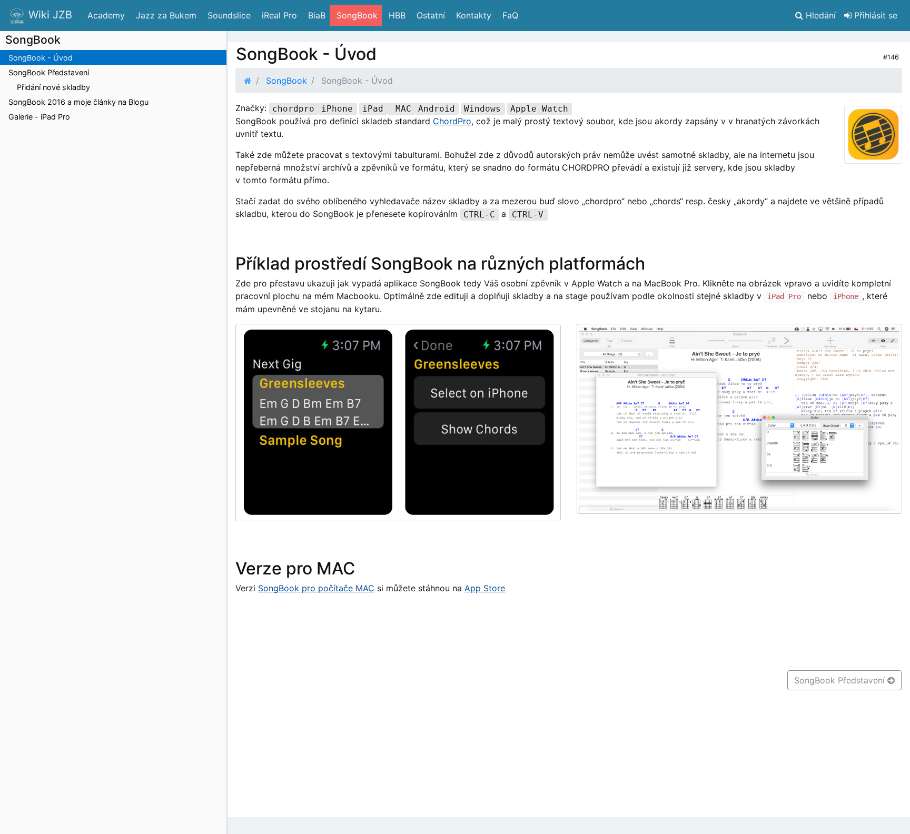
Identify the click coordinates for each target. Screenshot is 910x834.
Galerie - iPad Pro (39, 116)
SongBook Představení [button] (840, 680)
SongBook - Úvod (40, 57)
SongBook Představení (48, 72)
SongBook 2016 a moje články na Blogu (78, 101)
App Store (484, 588)
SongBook (286, 80)
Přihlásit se (874, 15)
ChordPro (452, 121)
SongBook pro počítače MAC (316, 588)
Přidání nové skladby (53, 87)
